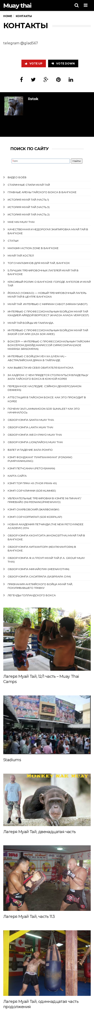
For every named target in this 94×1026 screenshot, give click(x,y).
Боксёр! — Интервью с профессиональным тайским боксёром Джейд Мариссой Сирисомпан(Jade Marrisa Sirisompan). (49, 345)
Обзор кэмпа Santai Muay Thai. (31, 419)
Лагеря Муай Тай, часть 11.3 (29, 916)
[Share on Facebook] (21, 79)
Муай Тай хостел (21, 255)
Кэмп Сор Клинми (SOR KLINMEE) (32, 490)
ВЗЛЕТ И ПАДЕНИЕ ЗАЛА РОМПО (30, 449)
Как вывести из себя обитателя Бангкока (40, 367)
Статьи (13, 240)
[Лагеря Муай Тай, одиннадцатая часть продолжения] (47, 963)
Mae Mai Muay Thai (21, 222)
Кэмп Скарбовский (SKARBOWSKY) (33, 509)
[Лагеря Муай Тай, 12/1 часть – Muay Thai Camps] (47, 639)
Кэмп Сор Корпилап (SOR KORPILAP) (35, 516)
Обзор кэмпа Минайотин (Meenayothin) (38, 569)
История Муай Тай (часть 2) (29, 214)
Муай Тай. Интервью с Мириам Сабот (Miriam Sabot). (48, 304)
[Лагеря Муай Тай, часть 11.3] (47, 878)
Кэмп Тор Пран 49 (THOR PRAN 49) (32, 483)
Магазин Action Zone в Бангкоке (33, 248)
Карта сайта (17, 475)
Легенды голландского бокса (32, 595)
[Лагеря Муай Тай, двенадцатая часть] (47, 800)
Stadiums (12, 759)
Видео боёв (17, 177)
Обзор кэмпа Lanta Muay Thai (30, 427)
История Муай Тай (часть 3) (29, 207)
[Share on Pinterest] (58, 79)
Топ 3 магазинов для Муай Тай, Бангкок (39, 263)
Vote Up (36, 63)
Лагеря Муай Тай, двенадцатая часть (39, 831)
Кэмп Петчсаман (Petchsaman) (31, 468)
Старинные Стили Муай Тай (29, 184)
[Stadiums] (47, 724)
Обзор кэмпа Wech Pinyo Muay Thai (35, 434)
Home (7, 16)
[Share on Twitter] (33, 79)
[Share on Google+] (45, 79)
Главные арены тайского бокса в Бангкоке (42, 192)
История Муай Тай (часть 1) (28, 199)
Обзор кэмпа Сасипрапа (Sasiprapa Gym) (39, 576)
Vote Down (65, 63)
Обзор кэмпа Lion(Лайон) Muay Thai (35, 442)
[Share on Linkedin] (70, 79)
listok (33, 99)
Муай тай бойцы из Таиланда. (31, 322)
